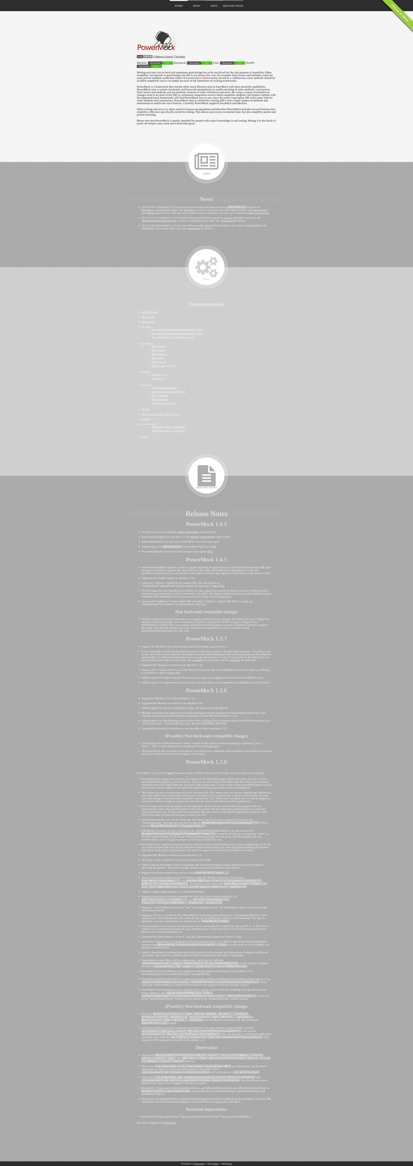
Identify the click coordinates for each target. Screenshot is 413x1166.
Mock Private (159, 354)
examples (197, 660)
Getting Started (150, 312)
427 (216, 541)
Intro (179, 6)
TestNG (145, 409)
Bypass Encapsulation (164, 387)
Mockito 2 (190, 210)
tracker (215, 1163)
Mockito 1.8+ (159, 374)
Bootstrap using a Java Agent (168, 430)
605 (213, 546)
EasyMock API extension (166, 329)
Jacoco (228, 217)
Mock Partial (159, 362)
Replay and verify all (164, 365)
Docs (214, 6)
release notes (260, 210)
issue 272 (224, 596)
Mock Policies (160, 399)
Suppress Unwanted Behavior (169, 391)
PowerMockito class (191, 333)
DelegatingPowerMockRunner (158, 220)
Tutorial (146, 419)
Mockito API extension (165, 333)
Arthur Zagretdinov (258, 212)
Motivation (147, 321)
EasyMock (147, 210)
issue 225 (212, 746)
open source (199, 1163)
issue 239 (173, 672)
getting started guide (202, 536)
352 (209, 551)
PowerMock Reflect (163, 337)
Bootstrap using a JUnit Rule (168, 426)
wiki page (234, 660)
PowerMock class (192, 329)
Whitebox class (185, 337)
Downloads (147, 317)
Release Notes (233, 6)
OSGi (144, 437)
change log (152, 212)
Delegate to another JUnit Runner (160, 414)
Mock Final (158, 350)
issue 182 (218, 585)
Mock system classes (164, 403)
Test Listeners (160, 395)
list (230, 1163)
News (196, 6)
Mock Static (159, 346)
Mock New (158, 358)
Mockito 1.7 (159, 378)
